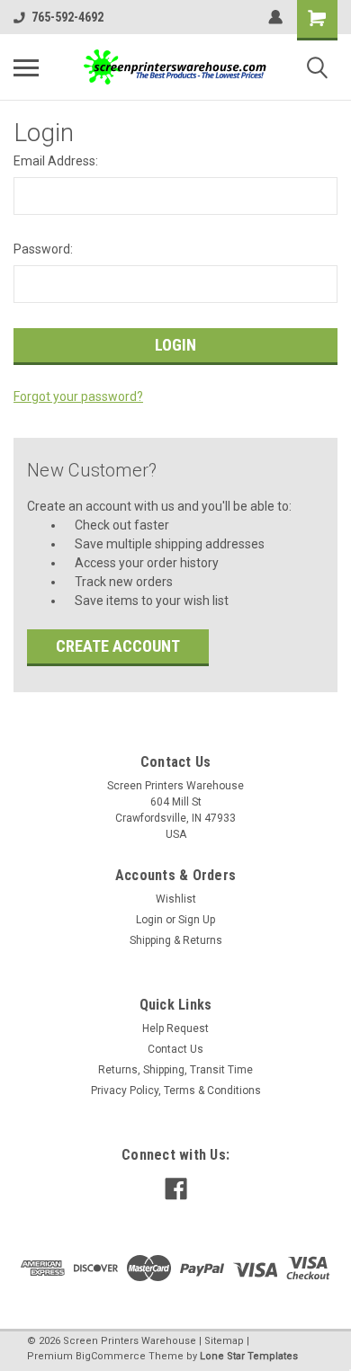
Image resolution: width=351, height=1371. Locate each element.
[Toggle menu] (26, 67)
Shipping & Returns (176, 940)
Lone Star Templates (249, 1356)
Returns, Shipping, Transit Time (175, 1070)
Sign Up (196, 919)
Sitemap (224, 1341)
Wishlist (176, 899)
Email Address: (56, 161)
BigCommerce (111, 1356)
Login (149, 919)
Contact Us (175, 1049)
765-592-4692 (68, 17)
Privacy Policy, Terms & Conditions (176, 1090)
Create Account (118, 646)
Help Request (175, 1028)
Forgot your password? (78, 396)
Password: (43, 249)
